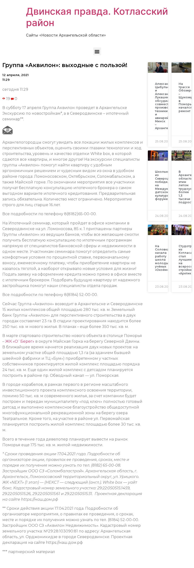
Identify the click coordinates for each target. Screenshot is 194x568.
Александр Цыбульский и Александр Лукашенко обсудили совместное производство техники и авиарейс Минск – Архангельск (166, 106)
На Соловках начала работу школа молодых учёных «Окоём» (163, 258)
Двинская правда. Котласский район (97, 16)
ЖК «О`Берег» (19, 341)
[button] (97, 51)
